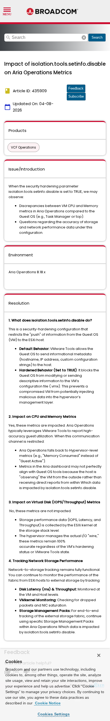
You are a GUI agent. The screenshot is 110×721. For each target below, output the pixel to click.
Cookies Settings (54, 714)
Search (97, 37)
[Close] (98, 655)
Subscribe (76, 96)
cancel (84, 37)
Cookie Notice (47, 703)
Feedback (76, 88)
